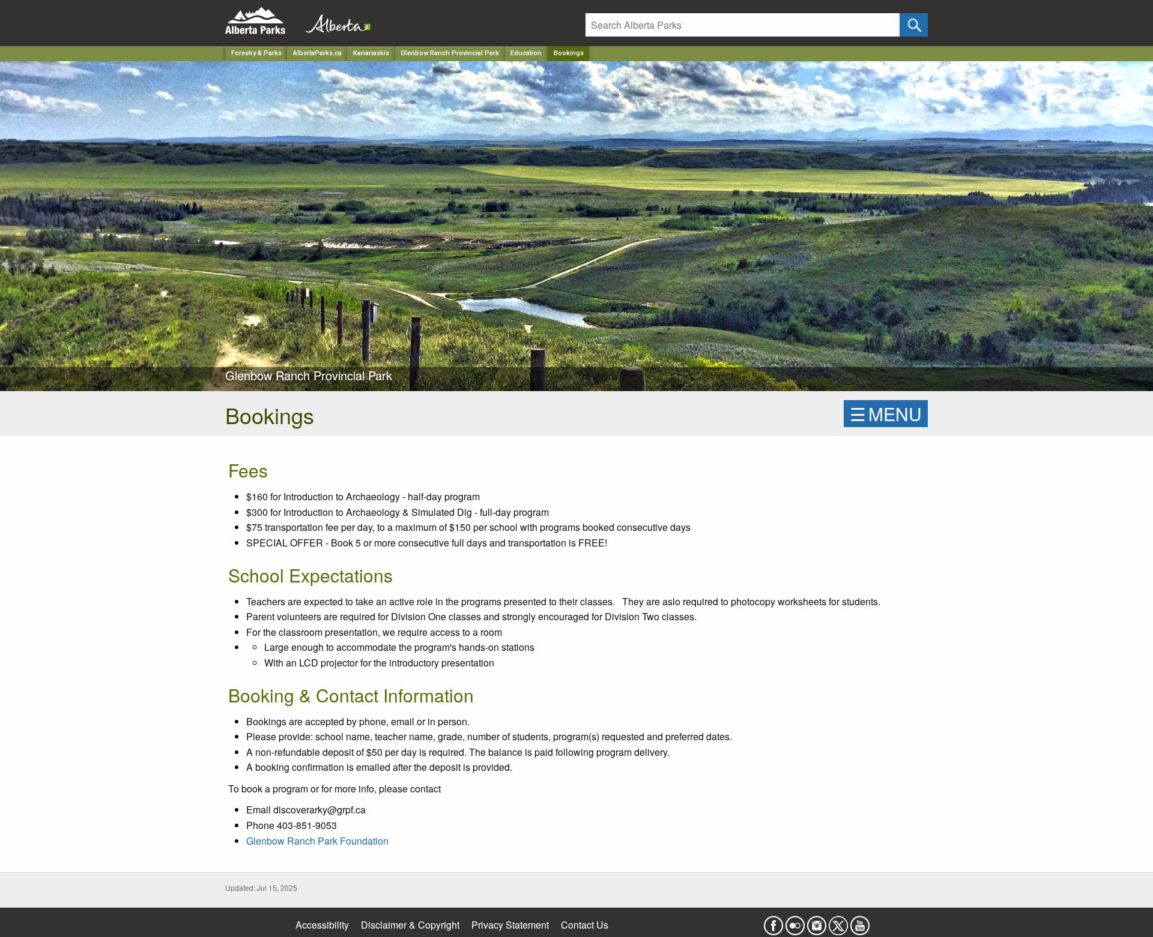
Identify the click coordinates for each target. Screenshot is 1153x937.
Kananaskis (371, 53)
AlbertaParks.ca (317, 53)
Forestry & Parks (256, 53)
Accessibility (322, 925)
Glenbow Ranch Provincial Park (450, 53)
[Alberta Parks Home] (262, 21)
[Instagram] (816, 922)
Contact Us (584, 925)
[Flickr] (795, 922)
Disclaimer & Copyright (410, 925)
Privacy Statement (510, 925)
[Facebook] (773, 922)
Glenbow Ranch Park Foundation (317, 841)
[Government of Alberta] (334, 21)
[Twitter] (838, 922)
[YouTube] (860, 922)
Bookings (569, 53)
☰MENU (886, 414)
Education (526, 53)
